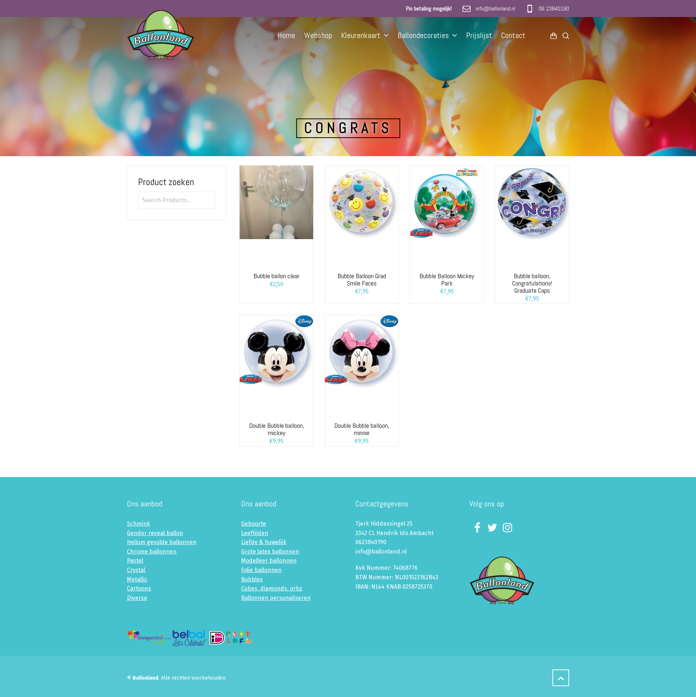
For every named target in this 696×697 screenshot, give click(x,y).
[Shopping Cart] (553, 35)
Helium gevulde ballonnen (161, 542)
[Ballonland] (167, 35)
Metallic (137, 579)
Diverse (137, 597)
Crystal (136, 570)
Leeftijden (254, 533)
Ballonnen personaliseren (276, 597)
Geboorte (253, 523)
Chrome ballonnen (152, 551)
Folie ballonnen (261, 570)
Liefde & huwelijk (263, 542)
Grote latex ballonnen (270, 551)
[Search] (564, 35)
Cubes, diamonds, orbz (271, 588)
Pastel (135, 560)
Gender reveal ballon (155, 533)
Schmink (138, 523)
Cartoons (139, 588)
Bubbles (252, 579)
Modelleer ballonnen (269, 560)
